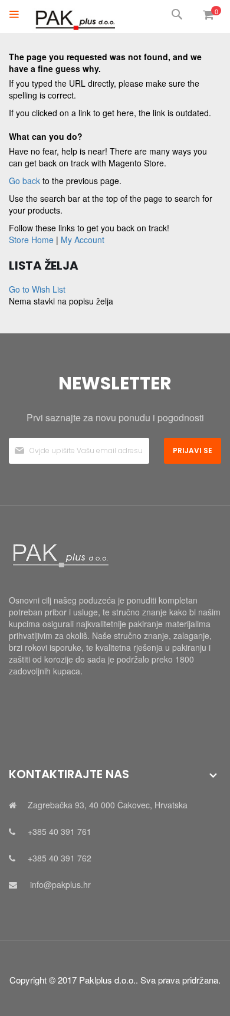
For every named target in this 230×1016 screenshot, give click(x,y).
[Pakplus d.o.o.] (73, 16)
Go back (24, 180)
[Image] (115, 556)
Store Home (31, 239)
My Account (82, 239)
